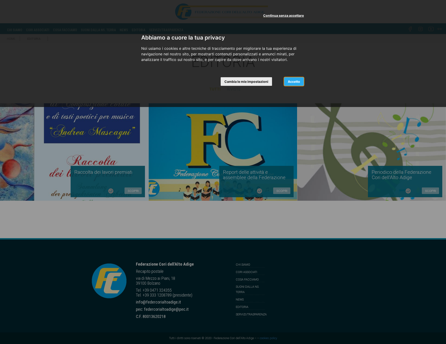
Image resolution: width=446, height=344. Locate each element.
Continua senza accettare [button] (283, 15)
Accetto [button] (294, 81)
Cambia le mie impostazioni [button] (246, 81)
